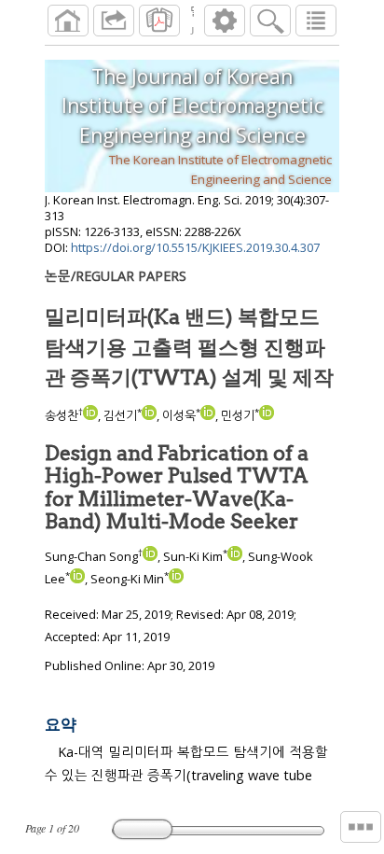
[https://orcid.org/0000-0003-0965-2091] (90, 415)
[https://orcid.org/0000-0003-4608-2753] (207, 415)
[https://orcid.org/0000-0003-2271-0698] (266, 415)
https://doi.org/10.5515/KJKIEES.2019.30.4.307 (195, 247)
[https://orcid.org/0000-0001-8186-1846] (149, 415)
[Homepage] (68, 20)
